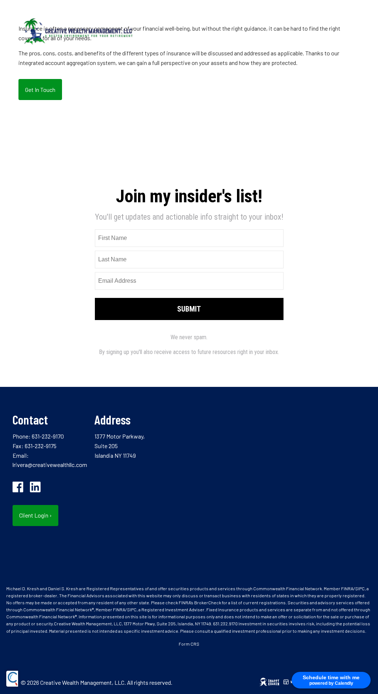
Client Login (35, 515)
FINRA (347, 588)
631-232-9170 (48, 436)
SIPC (360, 588)
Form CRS (189, 643)
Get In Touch (40, 89)
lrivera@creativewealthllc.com (50, 464)
